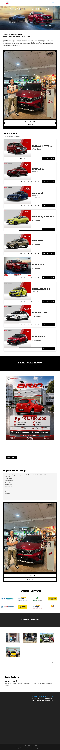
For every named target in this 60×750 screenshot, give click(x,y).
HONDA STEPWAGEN (42, 145)
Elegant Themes (26, 748)
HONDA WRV (38, 336)
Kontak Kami (10, 457)
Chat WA (49, 158)
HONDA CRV (38, 264)
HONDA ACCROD (40, 312)
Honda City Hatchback (43, 216)
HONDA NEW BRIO (41, 289)
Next (52, 662)
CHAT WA (30, 125)
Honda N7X (37, 240)
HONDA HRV (38, 169)
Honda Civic (38, 193)
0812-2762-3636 (31, 158)
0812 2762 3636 (30, 121)
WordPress (41, 748)
